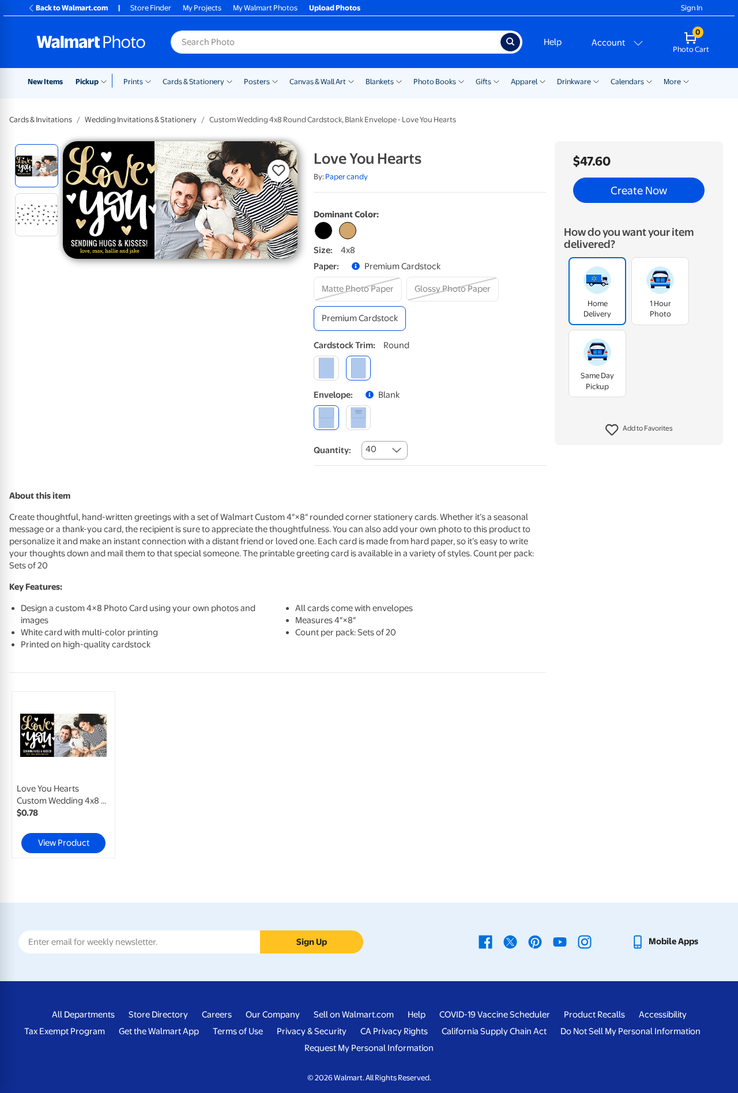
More (672, 81)
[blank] (326, 417)
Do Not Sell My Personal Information (630, 1031)
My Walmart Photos (265, 7)
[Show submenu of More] (686, 81)
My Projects (202, 7)
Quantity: (332, 450)
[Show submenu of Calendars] (649, 81)
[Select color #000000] (323, 230)
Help (553, 42)
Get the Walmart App (159, 1031)
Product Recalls (594, 1014)
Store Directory (158, 1014)
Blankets (380, 81)
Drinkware (574, 81)
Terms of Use (238, 1031)
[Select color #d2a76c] (347, 230)
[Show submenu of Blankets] (399, 81)
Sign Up (311, 942)
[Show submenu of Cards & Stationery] (229, 81)
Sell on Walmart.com (354, 1014)
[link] (63, 775)
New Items (45, 81)
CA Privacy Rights (394, 1031)
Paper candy (346, 176)
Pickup (87, 81)
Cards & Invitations (40, 119)
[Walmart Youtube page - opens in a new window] (560, 941)
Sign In (691, 7)
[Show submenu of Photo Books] (461, 81)
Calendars (627, 81)
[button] (639, 430)
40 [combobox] (371, 449)
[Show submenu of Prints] (148, 81)
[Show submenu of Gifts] (496, 81)
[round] (358, 368)
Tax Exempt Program (64, 1031)
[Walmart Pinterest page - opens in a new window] (535, 941)
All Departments (83, 1014)
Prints (133, 81)
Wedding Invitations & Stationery (141, 119)
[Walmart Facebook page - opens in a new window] (485, 941)
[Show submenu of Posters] (275, 81)
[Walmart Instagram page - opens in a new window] (585, 941)
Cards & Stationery (193, 81)
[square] (326, 368)
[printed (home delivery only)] (358, 417)
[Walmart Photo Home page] (91, 42)
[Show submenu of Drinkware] (596, 81)
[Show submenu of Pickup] (106, 81)
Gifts (483, 81)
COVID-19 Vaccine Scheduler (494, 1014)
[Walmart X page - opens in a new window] (510, 941)
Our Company (273, 1014)
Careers (217, 1014)
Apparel (524, 81)
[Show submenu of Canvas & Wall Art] (351, 81)
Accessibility (663, 1014)
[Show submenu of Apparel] (542, 81)
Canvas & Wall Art (317, 81)
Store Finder (150, 7)
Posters (257, 81)
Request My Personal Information (369, 1048)
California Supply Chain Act (494, 1031)
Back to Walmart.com (72, 7)
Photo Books (434, 81)
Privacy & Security (312, 1031)
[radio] (36, 165)
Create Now (639, 190)
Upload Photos (334, 7)
